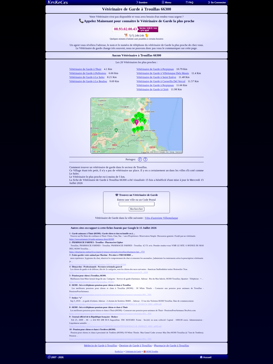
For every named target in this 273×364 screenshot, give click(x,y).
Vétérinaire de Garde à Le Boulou (88, 81)
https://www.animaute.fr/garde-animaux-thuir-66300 (91, 239)
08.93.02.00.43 (125, 29)
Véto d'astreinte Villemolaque (161, 217)
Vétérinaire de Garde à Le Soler (87, 77)
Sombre (142, 2)
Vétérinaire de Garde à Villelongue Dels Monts (162, 73)
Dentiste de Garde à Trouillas (135, 345)
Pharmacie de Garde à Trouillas (171, 345)
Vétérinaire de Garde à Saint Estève (156, 77)
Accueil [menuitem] (205, 357)
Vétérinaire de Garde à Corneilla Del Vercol (160, 81)
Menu (167, 2)
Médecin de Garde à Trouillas (100, 345)
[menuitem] (217, 2)
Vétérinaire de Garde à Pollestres (87, 73)
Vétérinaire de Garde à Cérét (152, 89)
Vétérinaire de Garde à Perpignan (155, 69)
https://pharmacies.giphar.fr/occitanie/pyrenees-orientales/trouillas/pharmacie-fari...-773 (107, 252)
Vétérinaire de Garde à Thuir (85, 69)
